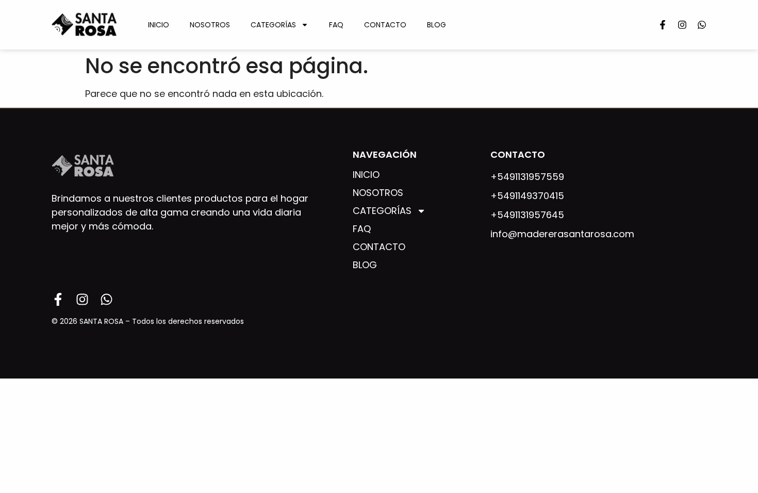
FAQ (336, 25)
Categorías (273, 25)
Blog (436, 25)
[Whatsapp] (701, 24)
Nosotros (210, 25)
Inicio (158, 25)
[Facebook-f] (662, 24)
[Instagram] (682, 24)
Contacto (385, 25)
